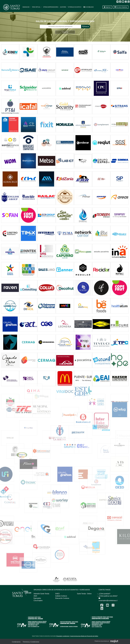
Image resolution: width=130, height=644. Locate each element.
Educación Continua (62, 598)
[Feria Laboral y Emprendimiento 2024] (10, 7)
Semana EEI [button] (26, 7)
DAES (57, 593)
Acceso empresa (121, 7)
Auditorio (63, 7)
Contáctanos (16, 642)
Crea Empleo (38, 600)
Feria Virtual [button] (36, 7)
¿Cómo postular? (104, 593)
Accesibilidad (89, 7)
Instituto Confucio (61, 596)
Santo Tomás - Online (84, 593)
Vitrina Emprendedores (50, 7)
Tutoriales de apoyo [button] (74, 7)
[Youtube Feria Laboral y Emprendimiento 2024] (107, 606)
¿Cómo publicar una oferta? (108, 596)
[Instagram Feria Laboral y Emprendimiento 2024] (113, 606)
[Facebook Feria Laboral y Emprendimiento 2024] (101, 606)
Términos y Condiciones (31, 642)
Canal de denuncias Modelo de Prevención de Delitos (84, 636)
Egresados (37, 598)
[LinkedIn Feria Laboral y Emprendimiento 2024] (101, 609)
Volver (64, 32)
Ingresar (108, 7)
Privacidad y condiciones (62, 636)
